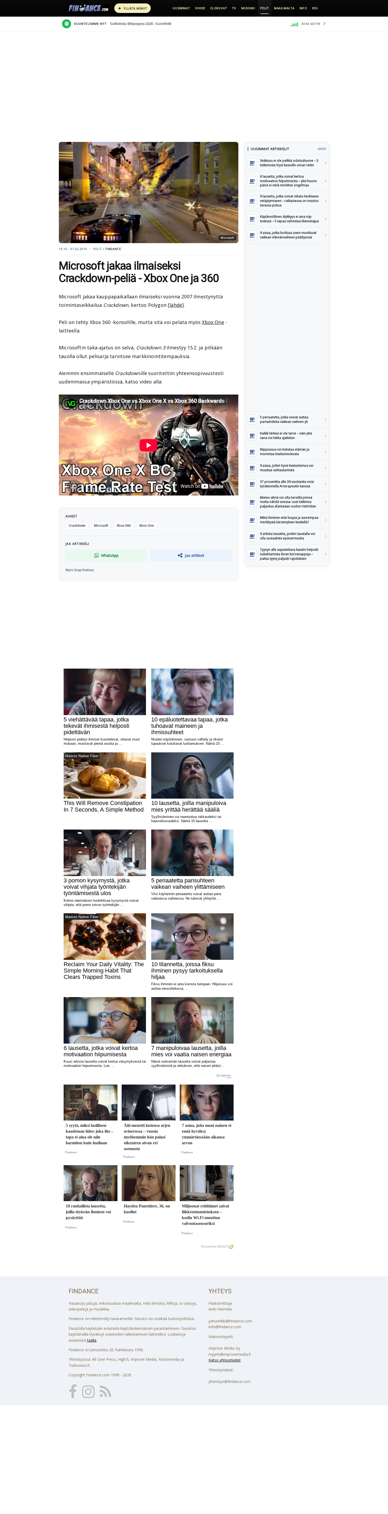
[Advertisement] (287, 327)
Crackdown (77, 525)
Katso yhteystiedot (225, 1360)
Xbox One (213, 322)
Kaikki (322, 148)
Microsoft (101, 525)
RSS (315, 8)
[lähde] (176, 305)
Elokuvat (218, 8)
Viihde (200, 8)
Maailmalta (284, 8)
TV (234, 8)
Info (303, 8)
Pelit (264, 8)
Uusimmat (181, 8)
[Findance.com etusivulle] (89, 8)
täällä (91, 1340)
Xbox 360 (124, 525)
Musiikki (248, 8)
